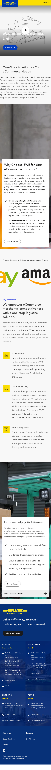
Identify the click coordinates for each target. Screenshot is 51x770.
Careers (29, 733)
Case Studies (9, 738)
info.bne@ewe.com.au (12, 720)
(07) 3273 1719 (10, 714)
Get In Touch (12, 241)
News (5, 744)
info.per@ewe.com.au (38, 720)
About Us (7, 733)
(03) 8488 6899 (35, 673)
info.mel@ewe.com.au (38, 679)
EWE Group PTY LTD (20, 756)
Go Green (30, 738)
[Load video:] (25, 30)
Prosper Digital (19, 758)
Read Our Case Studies (13, 593)
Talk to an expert (13, 633)
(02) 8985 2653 (10, 680)
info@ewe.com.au (11, 686)
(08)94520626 (35, 714)
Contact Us (10, 47)
